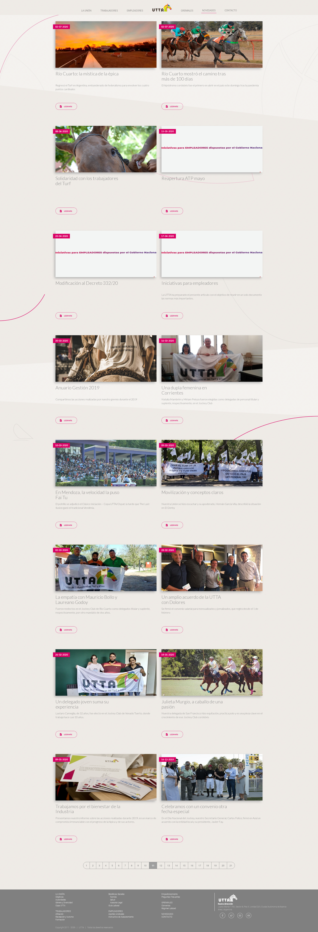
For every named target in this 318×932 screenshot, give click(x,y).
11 (153, 865)
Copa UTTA (60, 905)
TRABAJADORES (63, 911)
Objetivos (59, 897)
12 (160, 865)
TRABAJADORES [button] (109, 10)
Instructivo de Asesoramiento (120, 917)
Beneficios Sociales (116, 894)
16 (192, 865)
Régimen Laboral (168, 908)
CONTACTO (231, 10)
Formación (60, 920)
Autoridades (60, 900)
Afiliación (59, 914)
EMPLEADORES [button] (135, 10)
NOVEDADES (209, 10)
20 (223, 865)
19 (215, 865)
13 (168, 865)
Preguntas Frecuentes (170, 897)
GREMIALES (166, 902)
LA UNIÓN (60, 894)
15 (184, 865)
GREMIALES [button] (187, 10)
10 (145, 865)
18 (207, 865)
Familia (113, 897)
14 (176, 865)
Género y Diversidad (64, 902)
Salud (112, 900)
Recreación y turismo (64, 917)
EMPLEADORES (115, 911)
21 (231, 865)
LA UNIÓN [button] (86, 10)
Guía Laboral (113, 905)
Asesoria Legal (116, 902)
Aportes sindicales (116, 914)
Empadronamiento (169, 894)
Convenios (165, 905)
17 (199, 865)
